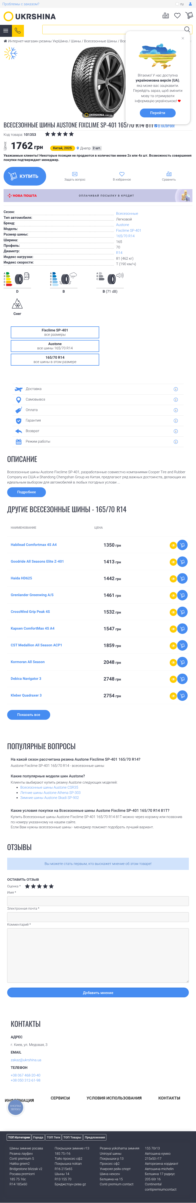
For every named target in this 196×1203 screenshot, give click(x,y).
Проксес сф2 (110, 1164)
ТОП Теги (53, 1137)
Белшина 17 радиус (160, 1174)
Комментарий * (19, 925)
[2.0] (30, 886)
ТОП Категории (19, 1137)
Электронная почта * (23, 909)
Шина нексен (110, 1174)
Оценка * (14, 886)
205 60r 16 (153, 1179)
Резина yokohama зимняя (119, 1148)
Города (38, 1137)
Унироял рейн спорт (115, 1169)
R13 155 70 (63, 1179)
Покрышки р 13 (112, 1159)
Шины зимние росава (26, 1148)
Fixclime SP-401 (128, 230)
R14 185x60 (18, 1184)
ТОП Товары (72, 1137)
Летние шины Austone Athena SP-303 (50, 793)
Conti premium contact (117, 1184)
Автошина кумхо (157, 1154)
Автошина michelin (159, 1169)
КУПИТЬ (29, 176)
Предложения (95, 1137)
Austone (122, 225)
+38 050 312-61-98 (25, 1080)
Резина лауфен (21, 1154)
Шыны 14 (62, 1174)
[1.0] (27, 886)
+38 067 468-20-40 (25, 1075)
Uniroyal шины (110, 1154)
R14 (119, 253)
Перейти (157, 113)
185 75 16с (18, 1179)
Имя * (11, 893)
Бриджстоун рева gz (70, 1184)
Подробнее (26, 492)
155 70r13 (152, 1148)
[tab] (96, 389)
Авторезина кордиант (161, 1164)
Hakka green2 (20, 1164)
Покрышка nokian (68, 1164)
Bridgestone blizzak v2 (26, 1169)
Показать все (28, 715)
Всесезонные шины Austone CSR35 (49, 787)
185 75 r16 (63, 1154)
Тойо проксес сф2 (68, 1159)
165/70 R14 (125, 236)
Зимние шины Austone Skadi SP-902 (49, 798)
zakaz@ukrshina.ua (26, 1060)
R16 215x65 (63, 1169)
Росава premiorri (22, 1174)
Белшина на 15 (111, 1179)
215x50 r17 (153, 1159)
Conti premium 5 (22, 1159)
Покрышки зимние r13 (72, 1148)
